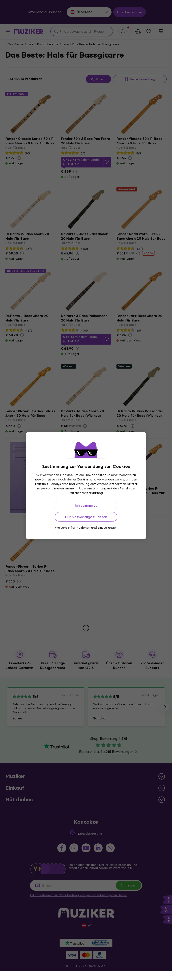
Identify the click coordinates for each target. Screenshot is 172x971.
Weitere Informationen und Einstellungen (86, 527)
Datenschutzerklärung (86, 492)
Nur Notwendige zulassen (86, 517)
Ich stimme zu (86, 505)
